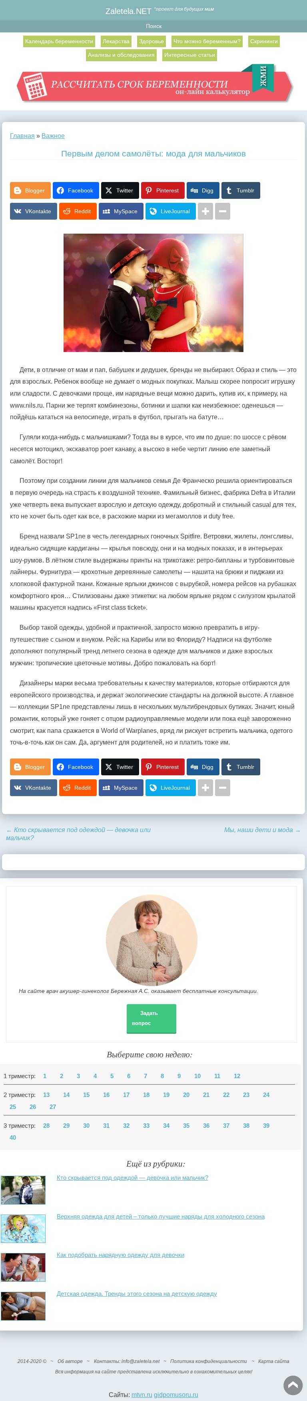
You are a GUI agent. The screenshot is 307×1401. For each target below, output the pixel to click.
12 (237, 1076)
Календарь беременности (59, 41)
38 (246, 1126)
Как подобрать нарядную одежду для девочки (120, 1254)
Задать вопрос (145, 1018)
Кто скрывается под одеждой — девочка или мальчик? (132, 1177)
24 (266, 1095)
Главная (22, 135)
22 (226, 1095)
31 (106, 1126)
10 (197, 1076)
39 (266, 1126)
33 (146, 1126)
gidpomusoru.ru (176, 1394)
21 (206, 1095)
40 (13, 1138)
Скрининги (264, 41)
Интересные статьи (189, 55)
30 (86, 1126)
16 (106, 1095)
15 (86, 1095)
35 (186, 1126)
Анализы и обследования (121, 55)
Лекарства (116, 41)
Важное (53, 135)
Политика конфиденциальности (208, 1361)
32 (126, 1126)
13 (46, 1095)
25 (13, 1107)
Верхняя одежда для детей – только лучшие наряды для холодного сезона (161, 1216)
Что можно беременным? (207, 41)
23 (246, 1095)
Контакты (106, 1361)
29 (66, 1126)
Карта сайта (273, 1361)
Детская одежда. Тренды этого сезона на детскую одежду (137, 1293)
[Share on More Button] (205, 211)
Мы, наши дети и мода (262, 830)
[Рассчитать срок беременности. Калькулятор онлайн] (153, 86)
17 (126, 1095)
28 (46, 1126)
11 (217, 1076)
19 (166, 1095)
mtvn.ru (142, 1394)
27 (53, 1107)
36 (206, 1126)
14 (66, 1095)
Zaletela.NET (129, 11)
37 (226, 1126)
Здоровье (151, 41)
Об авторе (70, 1361)
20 (186, 1095)
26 (33, 1107)
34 (166, 1126)
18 (146, 1095)
